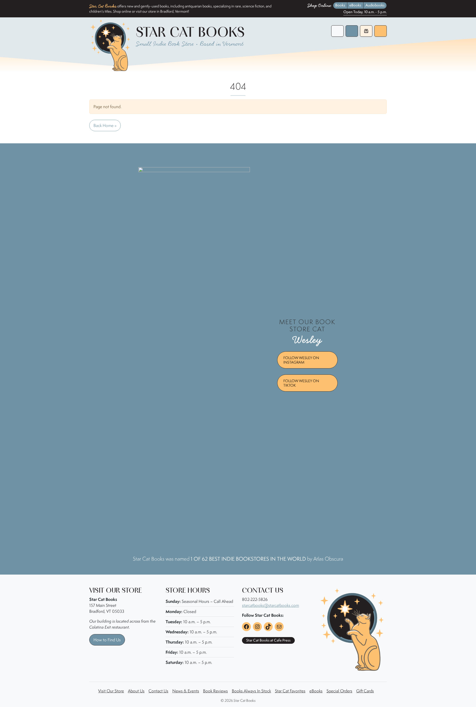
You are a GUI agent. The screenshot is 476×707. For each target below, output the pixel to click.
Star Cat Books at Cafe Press (268, 640)
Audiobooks (375, 5)
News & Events (185, 691)
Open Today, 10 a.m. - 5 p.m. (365, 12)
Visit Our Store (111, 691)
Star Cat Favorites (290, 691)
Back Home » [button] (105, 125)
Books (340, 5)
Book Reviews (215, 691)
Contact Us (158, 691)
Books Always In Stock (251, 691)
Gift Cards (365, 691)
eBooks (355, 5)
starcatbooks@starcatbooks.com (270, 605)
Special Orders (339, 691)
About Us (136, 691)
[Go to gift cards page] (366, 31)
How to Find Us (107, 640)
